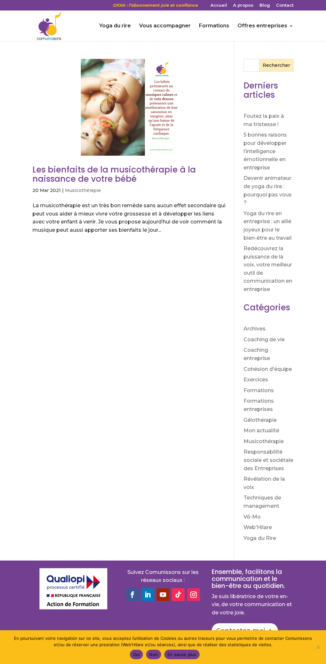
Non (153, 654)
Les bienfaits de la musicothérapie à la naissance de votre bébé (114, 174)
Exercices (256, 380)
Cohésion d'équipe (268, 369)
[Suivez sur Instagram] (193, 594)
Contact (285, 5)
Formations (214, 26)
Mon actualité (261, 430)
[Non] (318, 647)
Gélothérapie (260, 420)
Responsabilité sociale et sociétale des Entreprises (268, 460)
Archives (255, 329)
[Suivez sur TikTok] (178, 594)
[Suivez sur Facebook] (132, 594)
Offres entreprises (262, 26)
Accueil (218, 5)
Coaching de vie (264, 339)
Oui (136, 654)
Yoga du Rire (260, 538)
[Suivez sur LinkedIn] (147, 594)
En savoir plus (181, 654)
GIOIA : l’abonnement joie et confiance (155, 5)
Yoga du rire (115, 26)
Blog (264, 5)
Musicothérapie (83, 190)
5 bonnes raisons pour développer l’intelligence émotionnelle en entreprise (265, 151)
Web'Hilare (258, 527)
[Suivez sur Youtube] (163, 594)
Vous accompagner (165, 26)
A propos (243, 5)
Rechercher (276, 65)
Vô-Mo (252, 517)
